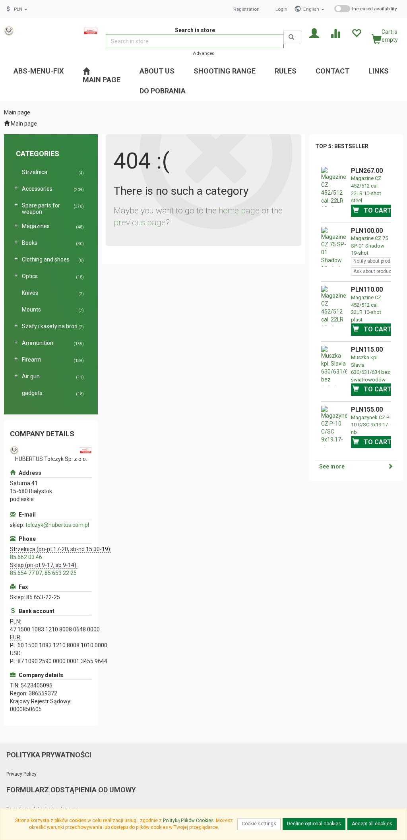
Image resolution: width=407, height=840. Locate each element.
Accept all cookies (372, 823)
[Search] (292, 37)
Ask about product (373, 271)
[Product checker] (335, 32)
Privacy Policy (21, 774)
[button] (313, 9)
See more (332, 466)
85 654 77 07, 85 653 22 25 (43, 573)
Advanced (204, 53)
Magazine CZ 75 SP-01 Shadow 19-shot (369, 245)
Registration (246, 9)
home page (239, 210)
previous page (140, 222)
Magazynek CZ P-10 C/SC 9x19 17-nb (371, 424)
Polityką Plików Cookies (188, 820)
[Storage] (356, 32)
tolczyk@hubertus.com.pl (57, 525)
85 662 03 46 (26, 557)
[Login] (314, 32)
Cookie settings (259, 823)
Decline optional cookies (314, 823)
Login (281, 9)
